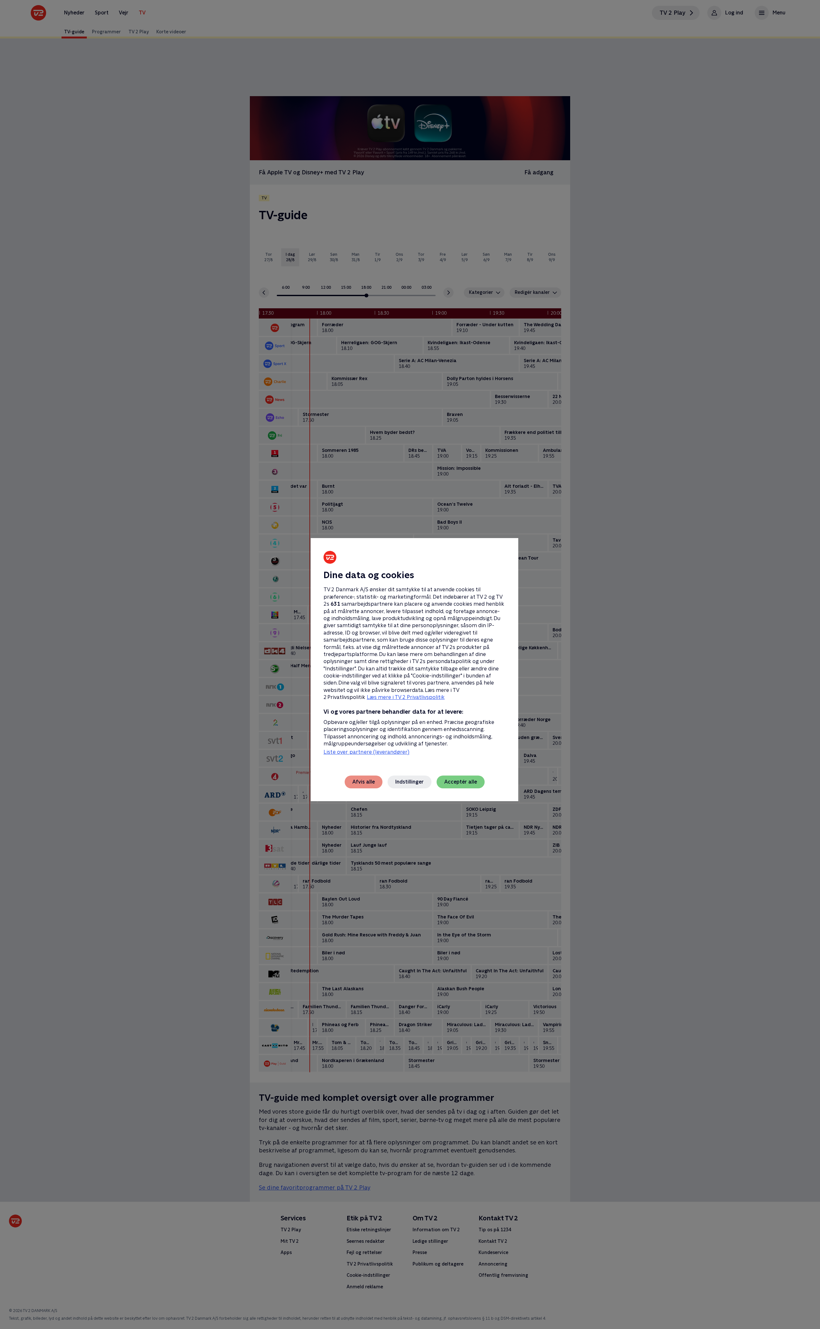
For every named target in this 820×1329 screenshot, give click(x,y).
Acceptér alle (460, 782)
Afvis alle (363, 782)
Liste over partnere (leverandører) (366, 752)
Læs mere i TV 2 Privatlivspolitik (406, 697)
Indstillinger (409, 782)
